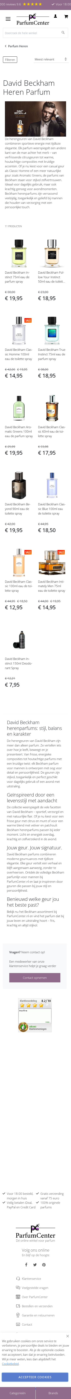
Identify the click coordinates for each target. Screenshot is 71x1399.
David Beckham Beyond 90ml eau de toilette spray (17, 508)
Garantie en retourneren (38, 1315)
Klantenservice (31, 1279)
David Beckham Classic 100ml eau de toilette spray (19, 586)
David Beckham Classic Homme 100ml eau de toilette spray (18, 354)
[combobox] (35, 33)
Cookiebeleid (10, 1364)
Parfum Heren (18, 46)
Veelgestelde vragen (35, 1288)
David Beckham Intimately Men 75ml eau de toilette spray (51, 586)
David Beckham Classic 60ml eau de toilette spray (51, 431)
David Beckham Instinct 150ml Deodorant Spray (18, 663)
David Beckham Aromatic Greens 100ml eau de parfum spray (19, 431)
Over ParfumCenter (35, 1297)
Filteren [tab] (10, 60)
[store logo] (33, 19)
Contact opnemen (35, 978)
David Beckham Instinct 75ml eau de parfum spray (17, 277)
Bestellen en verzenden (37, 1306)
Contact (27, 1324)
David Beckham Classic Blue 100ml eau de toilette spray (51, 508)
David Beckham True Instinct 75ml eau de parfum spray (51, 354)
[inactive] (35, 1015)
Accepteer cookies (35, 1377)
